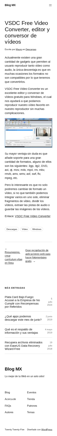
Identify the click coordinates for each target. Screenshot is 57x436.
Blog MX (10, 5)
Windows (36, 229)
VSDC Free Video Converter (33, 216)
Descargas (31, 49)
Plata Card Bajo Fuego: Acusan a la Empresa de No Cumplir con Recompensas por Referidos (22, 301)
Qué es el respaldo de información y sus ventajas (21, 331)
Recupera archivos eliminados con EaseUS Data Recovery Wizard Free (23, 346)
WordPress (46, 429)
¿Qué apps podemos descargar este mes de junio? (23, 318)
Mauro (19, 49)
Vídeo (25, 229)
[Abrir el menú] (50, 5)
